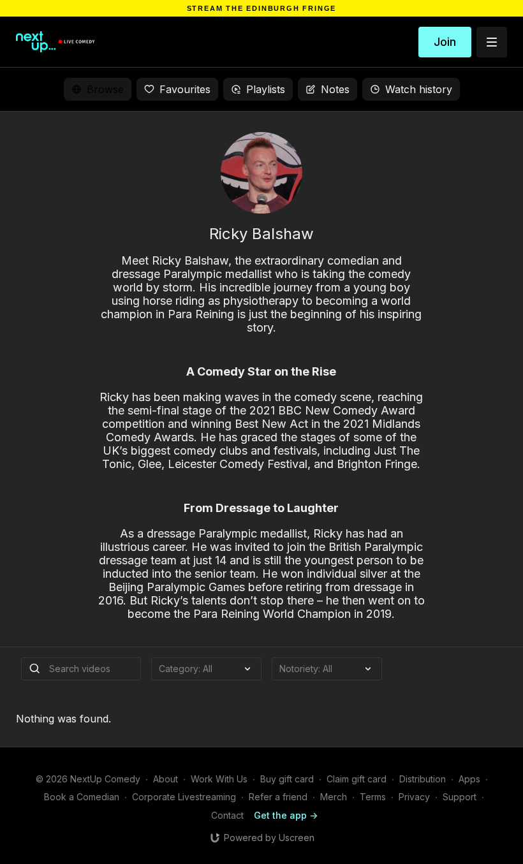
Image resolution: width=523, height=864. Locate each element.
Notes (335, 89)
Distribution (422, 778)
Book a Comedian (81, 796)
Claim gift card (357, 778)
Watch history (418, 89)
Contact (227, 815)
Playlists (265, 89)
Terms (373, 796)
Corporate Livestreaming (184, 796)
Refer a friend (278, 796)
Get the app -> (286, 815)
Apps (469, 778)
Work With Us (219, 778)
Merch (333, 796)
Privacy (414, 796)
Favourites (184, 89)
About (165, 778)
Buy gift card (287, 778)
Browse (105, 89)
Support (459, 796)
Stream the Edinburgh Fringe (262, 8)
